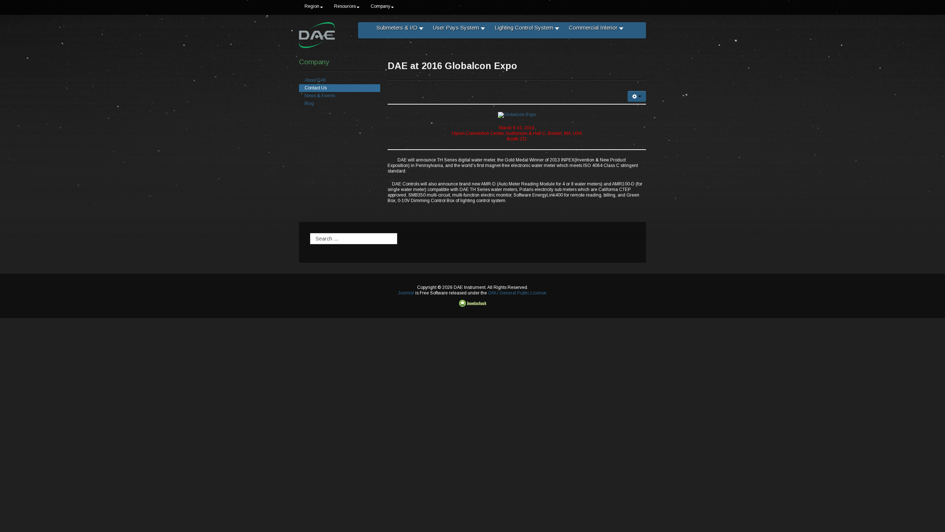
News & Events (320, 95)
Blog (309, 103)
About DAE (315, 80)
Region (312, 6)
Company (380, 6)
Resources (345, 6)
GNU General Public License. (517, 293)
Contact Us (316, 88)
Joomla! (406, 293)
